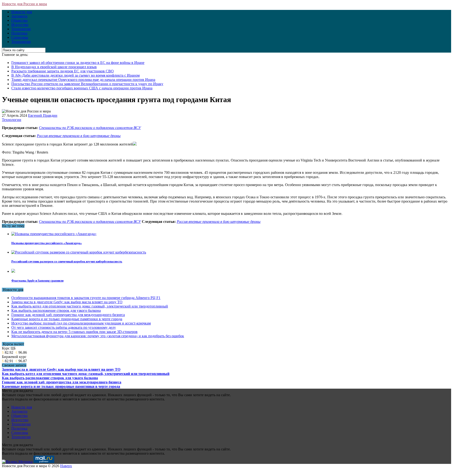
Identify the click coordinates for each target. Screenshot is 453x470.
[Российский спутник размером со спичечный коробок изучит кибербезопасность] (78, 252)
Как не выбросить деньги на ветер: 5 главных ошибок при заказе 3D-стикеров (74, 332)
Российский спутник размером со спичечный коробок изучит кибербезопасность (66, 261)
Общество (19, 20)
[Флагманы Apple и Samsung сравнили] (13, 271)
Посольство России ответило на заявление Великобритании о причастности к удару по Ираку (87, 84)
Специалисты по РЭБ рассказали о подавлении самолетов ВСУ (90, 128)
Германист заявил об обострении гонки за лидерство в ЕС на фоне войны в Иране (77, 63)
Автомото (19, 16)
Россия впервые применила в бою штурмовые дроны (79, 136)
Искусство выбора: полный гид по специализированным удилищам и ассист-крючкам (81, 323)
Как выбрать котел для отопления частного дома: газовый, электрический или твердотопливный (89, 306)
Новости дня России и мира (24, 4)
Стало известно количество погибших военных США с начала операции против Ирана (81, 88)
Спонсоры (19, 37)
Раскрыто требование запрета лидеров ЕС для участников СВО (62, 71)
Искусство (19, 25)
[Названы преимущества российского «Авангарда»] (53, 234)
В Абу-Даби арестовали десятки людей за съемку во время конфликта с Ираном (75, 75)
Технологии (21, 29)
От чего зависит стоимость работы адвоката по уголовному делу (63, 327)
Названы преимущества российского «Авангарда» (46, 243)
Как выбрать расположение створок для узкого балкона (56, 310)
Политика (19, 33)
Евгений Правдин (42, 115)
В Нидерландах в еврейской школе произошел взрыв (54, 67)
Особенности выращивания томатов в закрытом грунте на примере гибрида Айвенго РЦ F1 (85, 298)
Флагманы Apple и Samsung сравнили (37, 280)
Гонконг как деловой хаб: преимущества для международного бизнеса (68, 315)
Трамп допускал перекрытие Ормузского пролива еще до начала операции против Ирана (83, 80)
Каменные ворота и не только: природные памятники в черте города (66, 319)
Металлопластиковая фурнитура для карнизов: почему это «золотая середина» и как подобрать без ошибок (97, 336)
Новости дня (21, 12)
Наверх (66, 466)
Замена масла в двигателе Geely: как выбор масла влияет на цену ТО (66, 302)
